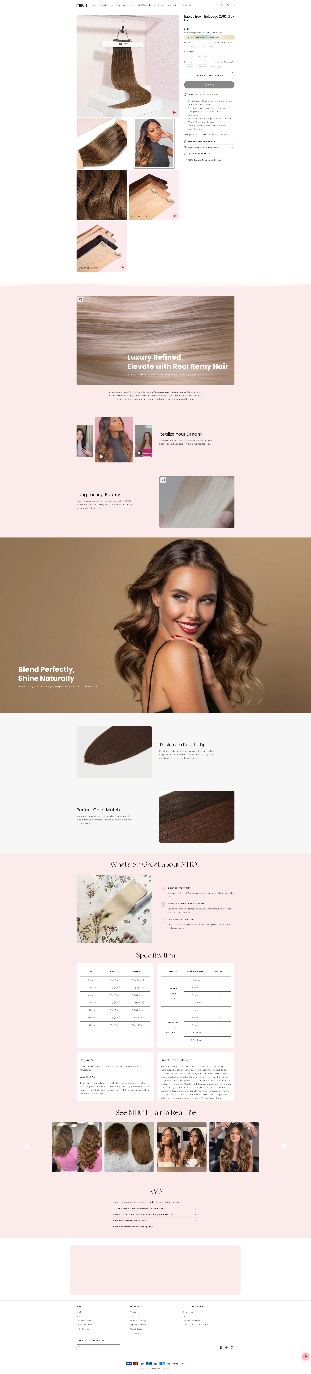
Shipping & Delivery (138, 1325)
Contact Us (188, 1312)
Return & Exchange (138, 1320)
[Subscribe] (117, 1347)
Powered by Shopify (162, 1368)
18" (206, 56)
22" (219, 56)
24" (225, 56)
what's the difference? (224, 42)
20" (212, 56)
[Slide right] (284, 1146)
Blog (78, 1316)
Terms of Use (135, 1316)
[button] (222, 5)
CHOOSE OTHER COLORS (209, 75)
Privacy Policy (136, 1312)
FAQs (185, 1316)
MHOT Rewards (83, 1329)
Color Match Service (191, 1320)
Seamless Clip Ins (84, 1320)
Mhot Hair (151, 1368)
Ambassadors (136, 1333)
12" (186, 56)
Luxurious (202, 66)
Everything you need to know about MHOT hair (207, 134)
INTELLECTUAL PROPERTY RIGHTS (195, 1325)
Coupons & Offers (84, 1325)
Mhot (79, 1312)
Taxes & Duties (136, 1329)
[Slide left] (27, 1146)
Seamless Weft (206, 47)
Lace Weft (190, 47)
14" (193, 56)
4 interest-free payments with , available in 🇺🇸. (203, 33)
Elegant (190, 66)
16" (199, 56)
